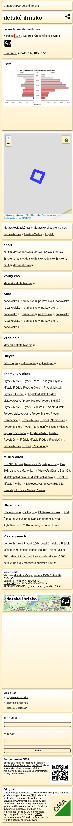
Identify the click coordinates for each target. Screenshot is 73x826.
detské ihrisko (30, 5)
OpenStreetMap (28, 215)
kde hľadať (10, 717)
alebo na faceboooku (17, 702)
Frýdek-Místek (33, 234)
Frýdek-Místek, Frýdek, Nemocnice (43, 420)
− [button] (8, 143)
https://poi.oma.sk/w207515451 (17, 217)
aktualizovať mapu (23, 575)
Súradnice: (10, 53)
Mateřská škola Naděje (18, 283)
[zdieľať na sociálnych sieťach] (68, 16)
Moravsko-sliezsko (45, 227)
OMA (15, 5)
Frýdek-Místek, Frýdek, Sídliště (40, 400)
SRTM (38, 814)
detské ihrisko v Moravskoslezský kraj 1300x (39, 556)
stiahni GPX (10, 583)
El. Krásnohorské (49, 512)
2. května (21, 518)
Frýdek (49, 234)
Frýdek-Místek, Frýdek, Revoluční (25, 426)
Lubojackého (48, 525)
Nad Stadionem (41, 518)
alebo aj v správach (17, 708)
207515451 (9, 578)
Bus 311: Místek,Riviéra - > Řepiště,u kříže (30, 464)
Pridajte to (28, 817)
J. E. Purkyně (28, 525)
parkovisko (10, 301)
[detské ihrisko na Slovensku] (8, 43)
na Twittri (37, 765)
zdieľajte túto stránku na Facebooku (25, 764)
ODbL (33, 795)
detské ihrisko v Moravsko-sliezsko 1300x (30, 562)
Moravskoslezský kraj (17, 227)
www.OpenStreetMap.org (45, 792)
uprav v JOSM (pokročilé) (47, 575)
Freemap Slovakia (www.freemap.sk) (23, 799)
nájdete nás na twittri (17, 697)
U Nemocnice (12, 512)
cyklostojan (11, 363)
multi (7, 252)
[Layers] (66, 139)
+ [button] (8, 138)
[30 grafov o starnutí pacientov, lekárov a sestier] (37, 105)
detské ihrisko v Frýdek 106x (21, 543)
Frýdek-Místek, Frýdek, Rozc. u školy (27, 381)
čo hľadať (10, 734)
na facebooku (28, 762)
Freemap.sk (46, 215)
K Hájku (12, 35)
